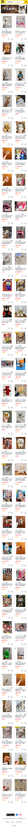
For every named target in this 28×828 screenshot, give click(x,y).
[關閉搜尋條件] (13, 2)
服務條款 (7, 822)
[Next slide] (12, 22)
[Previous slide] (2, 22)
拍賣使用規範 (19, 822)
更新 (24, 818)
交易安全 (14, 825)
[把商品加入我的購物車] (12, 39)
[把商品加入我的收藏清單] (9, 39)
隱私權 (12, 822)
